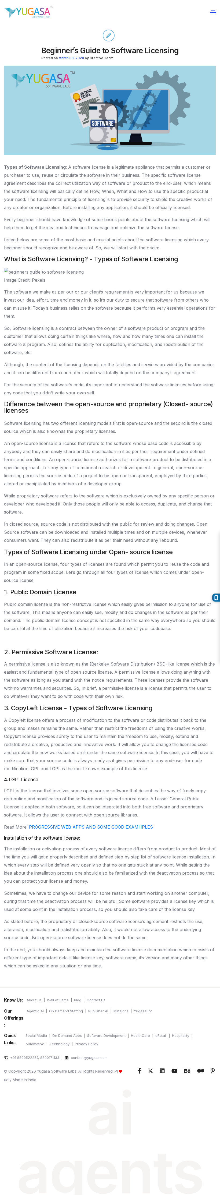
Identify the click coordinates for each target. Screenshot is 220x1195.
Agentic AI (35, 1011)
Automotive (34, 1044)
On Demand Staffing (66, 1011)
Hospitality (180, 1035)
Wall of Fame (58, 1000)
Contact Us (96, 1000)
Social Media (36, 1035)
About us (34, 1000)
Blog (77, 1000)
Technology (59, 1044)
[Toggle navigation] (213, 12)
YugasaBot (143, 1011)
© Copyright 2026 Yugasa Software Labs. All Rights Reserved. (59, 1071)
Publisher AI (98, 1011)
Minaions (121, 1011)
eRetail (161, 1035)
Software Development (106, 1035)
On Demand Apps (67, 1035)
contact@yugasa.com (89, 1057)
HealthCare (140, 1035)
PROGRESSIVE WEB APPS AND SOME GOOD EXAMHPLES (91, 827)
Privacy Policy (86, 1044)
